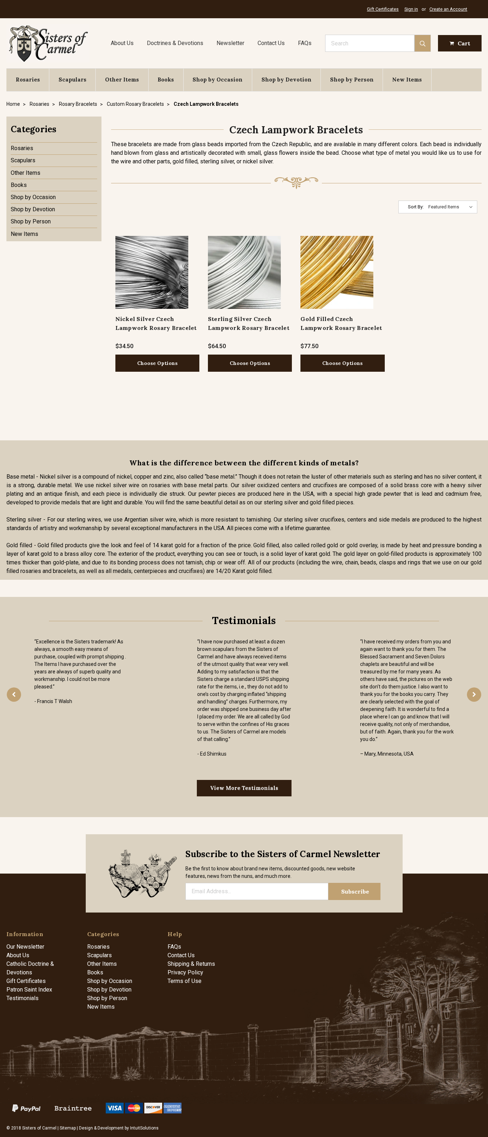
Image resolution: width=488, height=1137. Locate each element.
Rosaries (28, 79)
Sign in (411, 9)
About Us (122, 43)
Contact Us (271, 43)
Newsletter (230, 43)
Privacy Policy (185, 972)
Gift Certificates (383, 9)
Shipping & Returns (191, 963)
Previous (14, 694)
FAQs (305, 43)
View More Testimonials (244, 788)
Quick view (152, 272)
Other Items (122, 79)
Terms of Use (184, 981)
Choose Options (157, 363)
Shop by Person (352, 79)
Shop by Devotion (287, 79)
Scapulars (72, 79)
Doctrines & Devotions (175, 43)
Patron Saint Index (29, 989)
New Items (407, 79)
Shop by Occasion (218, 79)
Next (474, 694)
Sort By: (416, 206)
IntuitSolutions (144, 1128)
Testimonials (22, 998)
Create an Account (448, 9)
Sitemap (68, 1128)
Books (166, 79)
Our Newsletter (25, 946)
